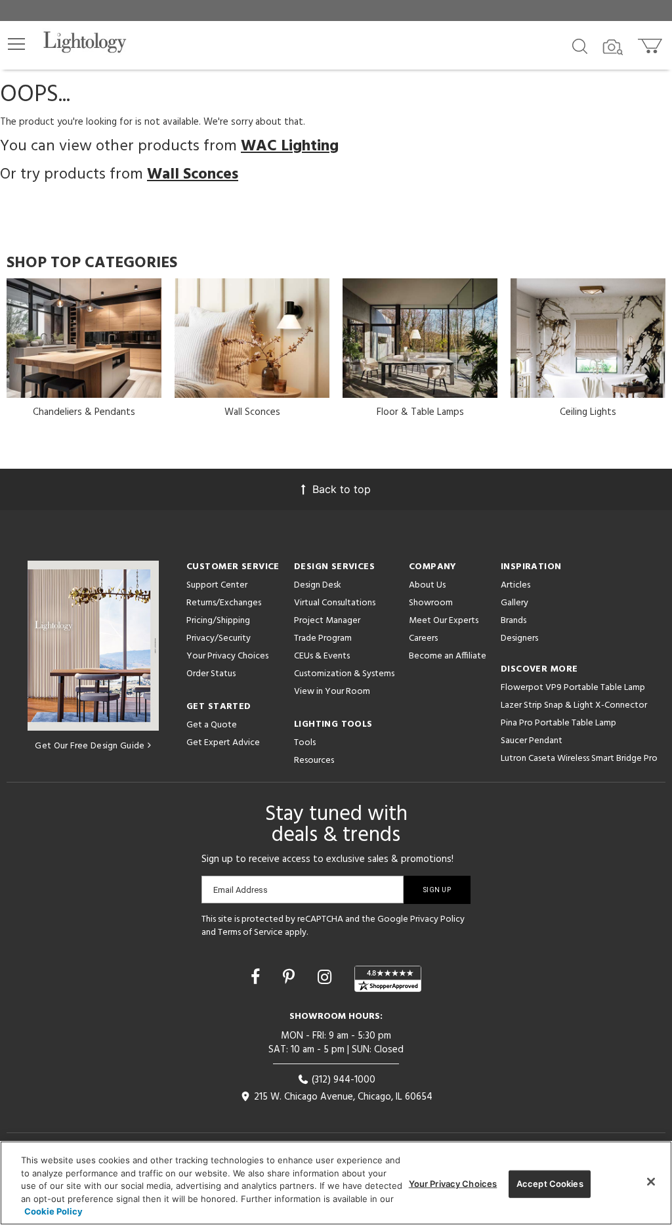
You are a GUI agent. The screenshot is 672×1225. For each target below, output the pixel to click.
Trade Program (323, 638)
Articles (515, 585)
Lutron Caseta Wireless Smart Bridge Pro (579, 758)
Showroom (431, 603)
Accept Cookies (549, 1183)
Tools (305, 742)
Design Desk (317, 585)
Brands (513, 620)
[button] (16, 44)
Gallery (514, 603)
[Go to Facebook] (258, 977)
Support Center (216, 585)
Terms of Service (250, 932)
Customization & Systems (344, 673)
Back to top (341, 489)
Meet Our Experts (443, 620)
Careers (423, 638)
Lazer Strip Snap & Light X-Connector (574, 705)
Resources (314, 760)
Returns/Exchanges (223, 603)
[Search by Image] (613, 47)
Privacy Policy (437, 919)
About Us (427, 585)
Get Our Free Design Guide (89, 746)
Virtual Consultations (334, 603)
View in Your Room (332, 691)
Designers (519, 638)
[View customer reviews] (387, 979)
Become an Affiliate (447, 656)
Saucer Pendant (531, 740)
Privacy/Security (218, 638)
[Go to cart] (651, 43)
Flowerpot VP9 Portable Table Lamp (573, 687)
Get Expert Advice (223, 742)
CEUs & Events (322, 656)
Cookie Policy (53, 1211)
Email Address (240, 890)
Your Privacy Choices (227, 656)
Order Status (211, 673)
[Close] (651, 1181)
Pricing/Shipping (218, 620)
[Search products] (579, 45)
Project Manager (327, 620)
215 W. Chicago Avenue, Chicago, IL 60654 (341, 1097)
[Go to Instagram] (326, 977)
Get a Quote (211, 725)
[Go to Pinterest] (291, 977)
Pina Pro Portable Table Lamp (558, 723)
